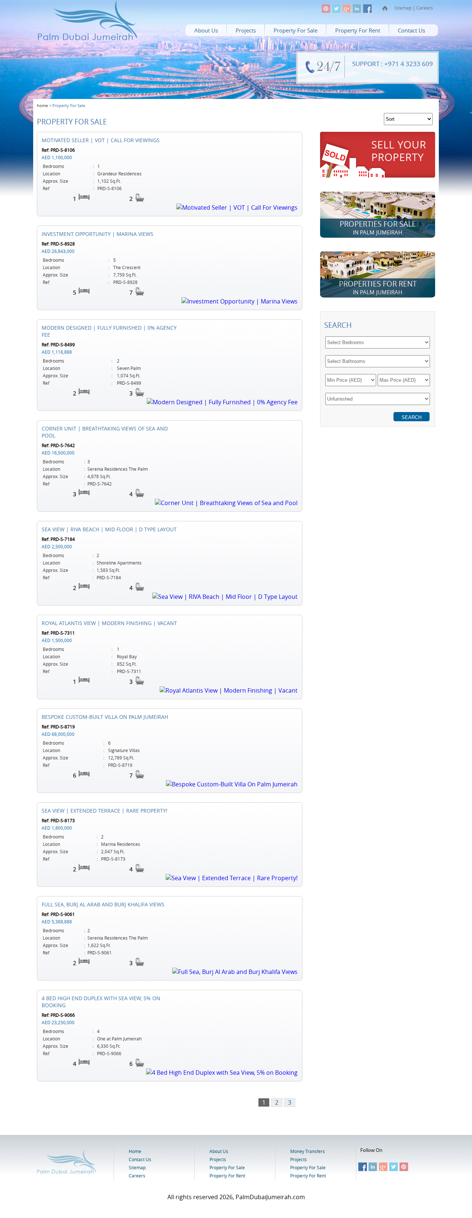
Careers (424, 8)
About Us (206, 30)
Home (135, 1151)
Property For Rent (357, 30)
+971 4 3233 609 (408, 63)
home (42, 105)
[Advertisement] (377, 492)
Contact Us (411, 30)
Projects (246, 30)
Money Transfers (307, 1151)
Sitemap (403, 8)
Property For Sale (295, 30)
